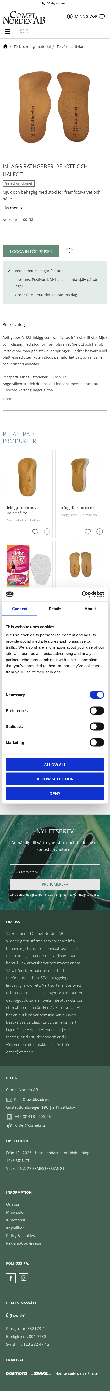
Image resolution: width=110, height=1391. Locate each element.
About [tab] (90, 608)
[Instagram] (23, 1278)
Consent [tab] (19, 608)
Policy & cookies (20, 1235)
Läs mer (10, 208)
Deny (55, 793)
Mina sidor (15, 1212)
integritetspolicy (89, 895)
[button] (7, 33)
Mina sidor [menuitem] (86, 16)
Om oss (13, 1204)
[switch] (97, 710)
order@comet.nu (30, 1125)
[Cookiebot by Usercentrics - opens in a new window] (81, 594)
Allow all (55, 764)
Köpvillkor (15, 1227)
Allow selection (55, 779)
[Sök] (101, 31)
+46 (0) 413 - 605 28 (33, 1116)
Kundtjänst (15, 1219)
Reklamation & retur (24, 1243)
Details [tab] (55, 608)
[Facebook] (10, 1278)
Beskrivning (14, 324)
